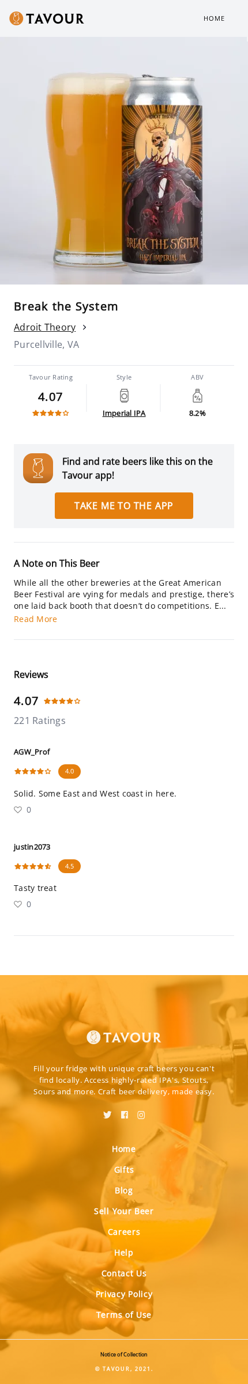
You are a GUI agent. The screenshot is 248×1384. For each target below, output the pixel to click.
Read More (35, 618)
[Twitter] (108, 1111)
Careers (124, 1231)
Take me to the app (124, 505)
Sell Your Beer (124, 1210)
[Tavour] (124, 1030)
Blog (124, 1190)
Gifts (124, 1169)
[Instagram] (141, 1111)
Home (214, 18)
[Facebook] (125, 1111)
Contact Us (124, 1273)
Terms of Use (124, 1314)
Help (124, 1252)
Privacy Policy (124, 1293)
